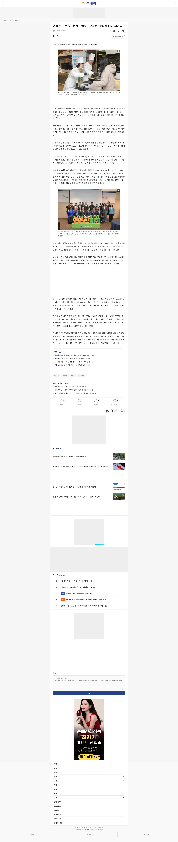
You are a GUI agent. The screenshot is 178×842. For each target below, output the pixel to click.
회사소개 (31, 834)
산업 (11, 20)
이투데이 (4, 20)
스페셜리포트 (58, 814)
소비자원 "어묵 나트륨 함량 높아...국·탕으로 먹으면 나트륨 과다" (75, 362)
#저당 (72, 376)
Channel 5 (57, 819)
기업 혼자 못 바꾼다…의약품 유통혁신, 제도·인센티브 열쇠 (73, 390)
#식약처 (65, 376)
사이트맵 (146, 834)
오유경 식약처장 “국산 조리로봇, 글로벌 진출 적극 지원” (72, 358)
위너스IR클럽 (58, 823)
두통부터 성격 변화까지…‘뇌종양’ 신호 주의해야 (70, 387)
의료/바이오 (18, 20)
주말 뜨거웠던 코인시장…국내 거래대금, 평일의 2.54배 (72, 365)
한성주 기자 (56, 36)
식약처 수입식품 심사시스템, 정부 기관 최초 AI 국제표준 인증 (74, 355)
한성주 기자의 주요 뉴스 (61, 383)
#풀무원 (56, 376)
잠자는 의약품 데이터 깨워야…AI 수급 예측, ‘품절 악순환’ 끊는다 (75, 393)
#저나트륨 (81, 376)
